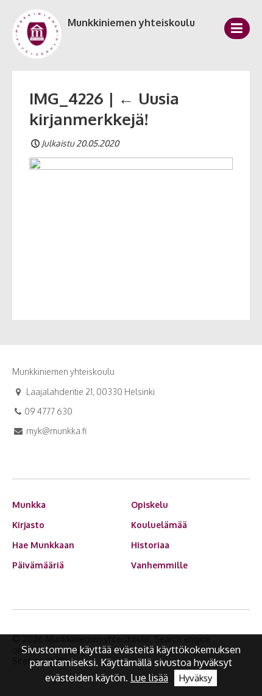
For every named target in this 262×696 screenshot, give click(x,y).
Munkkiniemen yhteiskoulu (131, 22)
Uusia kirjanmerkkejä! (104, 108)
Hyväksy (195, 678)
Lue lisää (149, 678)
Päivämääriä (38, 565)
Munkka (29, 504)
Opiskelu (149, 504)
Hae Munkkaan (43, 545)
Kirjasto (28, 525)
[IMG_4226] (131, 225)
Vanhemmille (159, 565)
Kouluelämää (159, 525)
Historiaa (150, 545)
